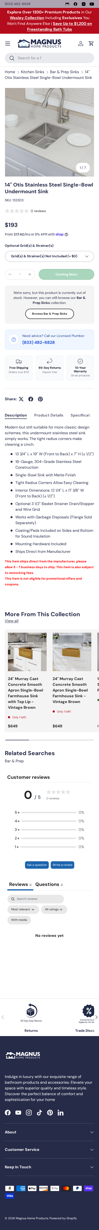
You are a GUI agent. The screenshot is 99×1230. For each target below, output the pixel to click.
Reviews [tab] (20, 884)
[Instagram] (83, 4)
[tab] (16, 415)
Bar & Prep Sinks (64, 71)
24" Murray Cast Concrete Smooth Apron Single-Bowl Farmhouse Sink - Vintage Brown (70, 690)
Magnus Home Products (32, 1218)
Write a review (62, 865)
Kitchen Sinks (32, 71)
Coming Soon (66, 274)
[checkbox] (19, 920)
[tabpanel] (49, 505)
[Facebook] (75, 4)
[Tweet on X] (21, 399)
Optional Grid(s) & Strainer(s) (29, 245)
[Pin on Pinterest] (40, 399)
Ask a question (37, 865)
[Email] (67, 4)
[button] (91, 43)
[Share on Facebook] (31, 399)
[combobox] (49, 58)
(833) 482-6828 (18, 4)
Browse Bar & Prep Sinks (49, 314)
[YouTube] (91, 4)
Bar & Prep (14, 760)
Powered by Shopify (63, 1218)
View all (12, 620)
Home (10, 71)
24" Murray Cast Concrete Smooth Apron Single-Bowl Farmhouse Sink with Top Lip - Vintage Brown (25, 693)
